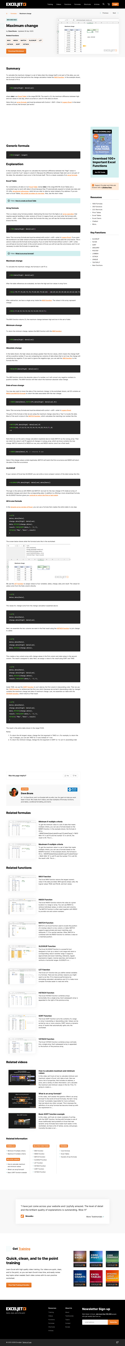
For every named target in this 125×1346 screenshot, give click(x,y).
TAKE (17, 527)
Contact (67, 1323)
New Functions (97, 265)
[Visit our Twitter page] (117, 1343)
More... (94, 224)
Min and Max (12, 20)
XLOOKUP (32, 40)
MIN (12, 339)
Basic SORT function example (52, 1114)
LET (40, 40)
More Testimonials (94, 1217)
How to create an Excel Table (25, 201)
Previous (105, 13)
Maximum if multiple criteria (51, 844)
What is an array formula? (24, 253)
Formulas (77, 4)
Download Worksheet (16, 51)
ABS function (67, 358)
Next (114, 13)
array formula (72, 175)
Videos (58, 4)
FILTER (94, 242)
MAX (9, 40)
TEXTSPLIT (96, 262)
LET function (18, 584)
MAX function (59, 77)
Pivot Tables (96, 212)
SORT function (28, 687)
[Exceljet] (16, 1311)
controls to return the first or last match (43, 495)
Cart (108, 4)
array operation (68, 214)
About (67, 1312)
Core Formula (65, 1151)
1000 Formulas (97, 204)
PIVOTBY (95, 251)
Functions (67, 4)
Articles (96, 4)
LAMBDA (95, 253)
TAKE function (14, 689)
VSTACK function (12, 694)
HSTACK (10, 44)
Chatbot (95, 221)
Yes (68, 775)
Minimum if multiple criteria (50, 822)
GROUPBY (95, 248)
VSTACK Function (46, 1039)
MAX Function (45, 876)
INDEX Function (45, 900)
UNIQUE (95, 259)
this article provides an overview (32, 193)
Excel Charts (96, 218)
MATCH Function (46, 923)
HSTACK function (63, 628)
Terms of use (26, 1342)
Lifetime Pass (107, 187)
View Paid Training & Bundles (18, 1285)
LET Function (44, 970)
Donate (67, 1327)
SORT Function (45, 1016)
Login (115, 4)
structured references (21, 191)
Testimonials (69, 1316)
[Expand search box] (103, 4)
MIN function (56, 331)
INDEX (15, 40)
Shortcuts (87, 4)
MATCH (23, 40)
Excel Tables (65, 1154)
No (76, 775)
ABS (15, 369)
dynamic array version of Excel (21, 507)
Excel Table (22, 96)
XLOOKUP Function (47, 946)
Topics (67, 1319)
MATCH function (34, 416)
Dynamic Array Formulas (69, 1157)
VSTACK (26, 44)
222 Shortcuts (97, 209)
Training (50, 4)
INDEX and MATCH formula (16, 393)
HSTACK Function (46, 993)
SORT (18, 44)
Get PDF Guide (100, 172)
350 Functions (97, 207)
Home (7, 13)
